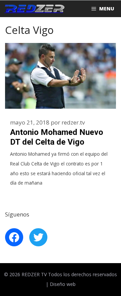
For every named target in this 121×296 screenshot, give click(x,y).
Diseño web (63, 284)
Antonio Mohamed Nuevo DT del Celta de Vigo (56, 137)
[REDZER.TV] (34, 8)
